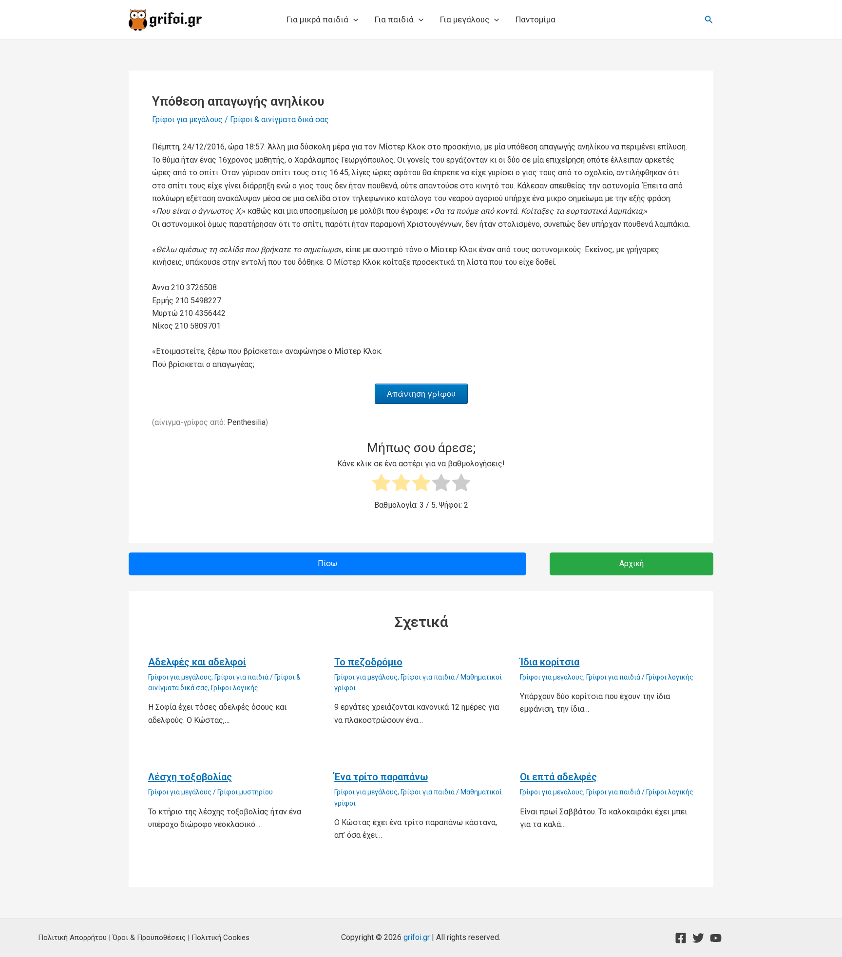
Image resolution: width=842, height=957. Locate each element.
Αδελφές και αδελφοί (197, 662)
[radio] (381, 485)
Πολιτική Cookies (220, 937)
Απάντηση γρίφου (421, 393)
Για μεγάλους (464, 19)
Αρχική (631, 563)
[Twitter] (698, 938)
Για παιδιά (394, 19)
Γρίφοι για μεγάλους (187, 119)
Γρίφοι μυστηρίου (245, 792)
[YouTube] (716, 938)
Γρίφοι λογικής (234, 688)
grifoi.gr (416, 937)
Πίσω (327, 563)
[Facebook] (681, 938)
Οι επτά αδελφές (558, 777)
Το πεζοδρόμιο (368, 662)
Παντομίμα (535, 19)
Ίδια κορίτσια (549, 662)
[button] (353, 19)
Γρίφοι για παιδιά (241, 677)
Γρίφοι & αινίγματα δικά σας (279, 119)
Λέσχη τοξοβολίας (190, 777)
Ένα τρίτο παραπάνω (381, 777)
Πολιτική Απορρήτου (72, 937)
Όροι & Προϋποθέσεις (149, 937)
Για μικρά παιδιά (317, 19)
